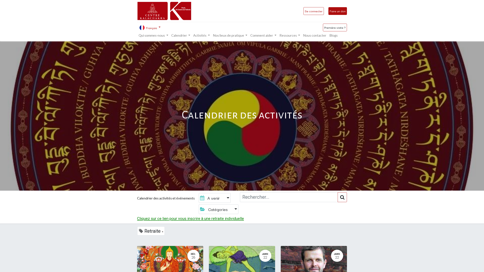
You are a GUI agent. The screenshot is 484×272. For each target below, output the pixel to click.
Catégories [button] (218, 209)
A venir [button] (213, 198)
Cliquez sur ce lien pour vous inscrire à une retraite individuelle (190, 218)
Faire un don (338, 11)
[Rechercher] (342, 197)
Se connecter (314, 11)
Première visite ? (335, 27)
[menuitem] (315, 35)
